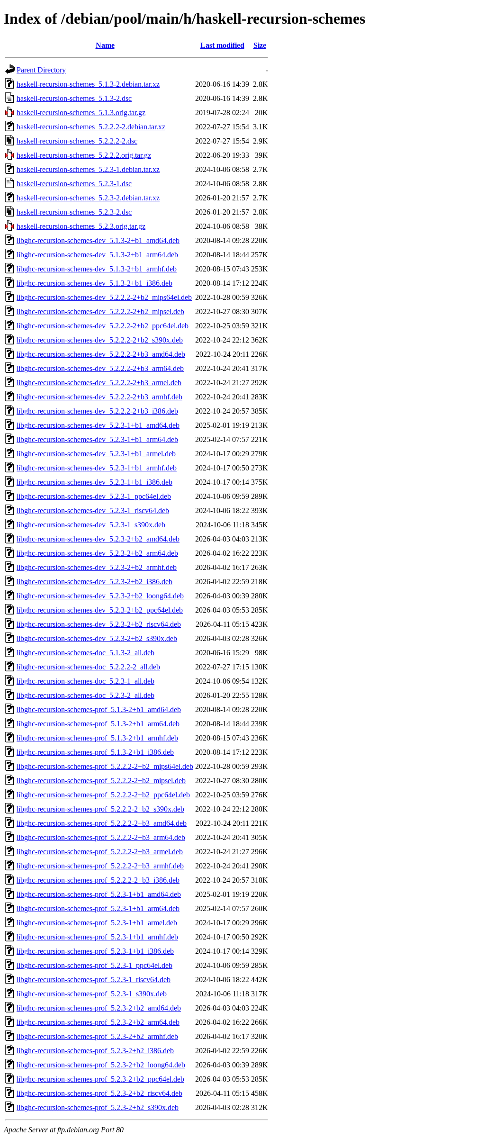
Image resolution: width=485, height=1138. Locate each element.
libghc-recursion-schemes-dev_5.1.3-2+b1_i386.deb (94, 283)
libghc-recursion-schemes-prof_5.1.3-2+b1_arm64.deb (98, 724)
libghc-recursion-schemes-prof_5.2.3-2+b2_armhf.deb (97, 1036)
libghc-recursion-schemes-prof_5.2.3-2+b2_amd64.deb (99, 1008)
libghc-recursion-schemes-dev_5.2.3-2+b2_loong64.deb (100, 596)
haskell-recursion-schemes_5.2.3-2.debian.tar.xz (88, 198)
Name (105, 45)
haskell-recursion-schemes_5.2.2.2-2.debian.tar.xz (91, 127)
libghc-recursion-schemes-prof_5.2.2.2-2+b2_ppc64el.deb (103, 795)
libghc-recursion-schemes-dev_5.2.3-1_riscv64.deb (93, 510)
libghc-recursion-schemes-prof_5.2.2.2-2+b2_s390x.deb (100, 809)
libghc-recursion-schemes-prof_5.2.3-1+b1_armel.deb (97, 923)
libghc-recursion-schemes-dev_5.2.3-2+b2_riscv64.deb (99, 624)
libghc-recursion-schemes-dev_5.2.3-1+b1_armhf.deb (97, 468)
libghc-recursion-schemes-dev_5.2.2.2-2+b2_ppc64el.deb (103, 326)
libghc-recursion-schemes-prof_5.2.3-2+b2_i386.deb (95, 1051)
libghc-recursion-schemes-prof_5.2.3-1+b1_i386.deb (95, 951)
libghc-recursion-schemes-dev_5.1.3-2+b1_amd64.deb (98, 240)
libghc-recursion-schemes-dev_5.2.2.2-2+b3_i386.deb (97, 411)
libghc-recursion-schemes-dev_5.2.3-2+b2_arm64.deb (97, 553)
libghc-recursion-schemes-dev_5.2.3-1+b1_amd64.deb (98, 425)
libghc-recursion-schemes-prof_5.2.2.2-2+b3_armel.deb (100, 852)
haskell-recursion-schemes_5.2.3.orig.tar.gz (81, 226)
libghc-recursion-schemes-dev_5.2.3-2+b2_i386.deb (94, 582)
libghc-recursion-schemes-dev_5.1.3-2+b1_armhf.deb (97, 269)
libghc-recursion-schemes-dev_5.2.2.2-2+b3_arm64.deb (100, 368)
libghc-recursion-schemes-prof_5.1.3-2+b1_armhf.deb (97, 738)
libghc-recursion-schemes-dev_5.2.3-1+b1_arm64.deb (97, 439)
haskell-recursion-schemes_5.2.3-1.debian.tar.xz (88, 169)
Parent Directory (41, 70)
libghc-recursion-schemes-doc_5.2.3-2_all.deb (85, 695)
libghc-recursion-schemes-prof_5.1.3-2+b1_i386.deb (95, 752)
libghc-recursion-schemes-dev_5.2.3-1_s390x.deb (91, 525)
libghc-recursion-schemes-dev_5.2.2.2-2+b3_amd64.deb (101, 354)
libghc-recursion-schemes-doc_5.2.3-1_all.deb (85, 681)
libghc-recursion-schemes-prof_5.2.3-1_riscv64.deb (94, 979)
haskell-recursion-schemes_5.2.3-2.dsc (74, 212)
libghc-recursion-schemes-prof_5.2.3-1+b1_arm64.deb (98, 908)
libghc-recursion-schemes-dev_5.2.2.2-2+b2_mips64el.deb (104, 297)
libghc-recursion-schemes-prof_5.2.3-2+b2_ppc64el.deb (100, 1079)
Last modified (222, 45)
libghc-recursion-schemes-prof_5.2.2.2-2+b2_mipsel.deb (101, 781)
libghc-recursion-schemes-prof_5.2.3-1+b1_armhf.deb (97, 937)
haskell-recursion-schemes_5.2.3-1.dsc (74, 184)
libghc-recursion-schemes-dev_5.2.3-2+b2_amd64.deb (98, 539)
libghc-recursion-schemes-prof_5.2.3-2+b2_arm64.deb (98, 1022)
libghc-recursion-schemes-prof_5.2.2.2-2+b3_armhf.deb (100, 866)
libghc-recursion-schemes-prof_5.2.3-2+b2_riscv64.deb (99, 1093)
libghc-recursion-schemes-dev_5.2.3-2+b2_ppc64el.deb (100, 610)
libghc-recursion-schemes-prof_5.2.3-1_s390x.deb (92, 994)
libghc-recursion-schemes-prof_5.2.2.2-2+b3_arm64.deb (101, 837)
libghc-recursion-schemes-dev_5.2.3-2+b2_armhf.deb (97, 567)
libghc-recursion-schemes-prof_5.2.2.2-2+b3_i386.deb (98, 880)
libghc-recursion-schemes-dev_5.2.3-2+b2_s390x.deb (97, 638)
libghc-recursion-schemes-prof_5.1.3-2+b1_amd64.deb (99, 709)
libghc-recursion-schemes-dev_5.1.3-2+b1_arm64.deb (97, 255)
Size (259, 45)
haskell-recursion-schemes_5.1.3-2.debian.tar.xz (88, 84)
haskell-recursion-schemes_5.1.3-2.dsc (74, 98)
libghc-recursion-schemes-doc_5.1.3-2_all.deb (85, 653)
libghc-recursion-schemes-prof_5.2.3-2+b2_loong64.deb (101, 1065)
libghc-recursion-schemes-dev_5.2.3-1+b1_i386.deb (94, 482)
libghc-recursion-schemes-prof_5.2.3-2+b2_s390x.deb (98, 1107)
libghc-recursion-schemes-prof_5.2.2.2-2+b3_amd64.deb (102, 823)
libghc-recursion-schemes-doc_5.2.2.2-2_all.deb (88, 667)
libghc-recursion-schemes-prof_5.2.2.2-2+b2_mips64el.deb (105, 766)
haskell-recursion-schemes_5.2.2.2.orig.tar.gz (84, 155)
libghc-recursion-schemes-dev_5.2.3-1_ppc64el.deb (94, 496)
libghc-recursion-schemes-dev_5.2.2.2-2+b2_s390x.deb (100, 340)
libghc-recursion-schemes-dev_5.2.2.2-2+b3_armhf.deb (99, 397)
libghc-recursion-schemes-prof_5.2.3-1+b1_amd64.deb (99, 894)
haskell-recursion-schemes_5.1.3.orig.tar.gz (81, 112)
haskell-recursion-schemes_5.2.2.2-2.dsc (77, 141)
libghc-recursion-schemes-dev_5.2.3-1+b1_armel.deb (96, 454)
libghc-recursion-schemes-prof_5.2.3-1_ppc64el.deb (94, 965)
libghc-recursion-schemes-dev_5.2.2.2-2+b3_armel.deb (99, 383)
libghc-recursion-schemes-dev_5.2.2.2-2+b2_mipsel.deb (100, 311)
